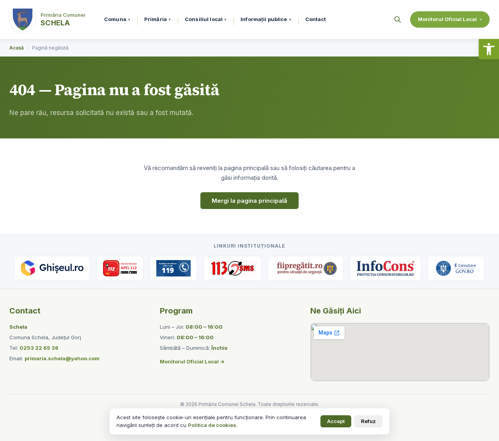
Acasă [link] (16, 48)
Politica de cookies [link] (212, 425)
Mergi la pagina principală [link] (249, 200)
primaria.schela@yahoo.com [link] (62, 358)
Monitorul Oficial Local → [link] (192, 361)
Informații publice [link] (266, 19)
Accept (336, 421)
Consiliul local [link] (205, 19)
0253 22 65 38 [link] (38, 348)
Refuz (368, 421)
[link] (489, 49)
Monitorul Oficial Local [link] (450, 19)
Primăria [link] (157, 19)
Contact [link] (315, 19)
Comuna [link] (117, 19)
